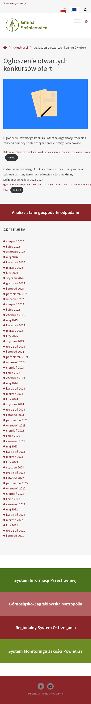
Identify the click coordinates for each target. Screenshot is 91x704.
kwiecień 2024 (15, 388)
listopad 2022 (15, 478)
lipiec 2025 (13, 310)
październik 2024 (17, 357)
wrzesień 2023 (15, 425)
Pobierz (11, 157)
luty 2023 (12, 462)
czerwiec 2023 (15, 441)
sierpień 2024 (15, 367)
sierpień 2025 (15, 304)
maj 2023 (12, 446)
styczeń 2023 (15, 467)
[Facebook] (41, 686)
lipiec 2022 (13, 499)
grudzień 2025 (15, 283)
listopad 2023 (15, 415)
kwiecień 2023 (15, 452)
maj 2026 (12, 257)
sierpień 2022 (15, 494)
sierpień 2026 (15, 241)
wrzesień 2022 (15, 488)
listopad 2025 (15, 289)
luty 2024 (12, 399)
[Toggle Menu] (77, 21)
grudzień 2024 (15, 346)
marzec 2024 (14, 394)
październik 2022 (17, 483)
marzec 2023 (14, 457)
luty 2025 (12, 336)
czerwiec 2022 (15, 504)
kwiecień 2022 (15, 515)
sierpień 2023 (15, 430)
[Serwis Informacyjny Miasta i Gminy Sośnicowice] (26, 25)
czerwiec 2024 (15, 378)
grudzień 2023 (15, 409)
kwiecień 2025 (15, 325)
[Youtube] (50, 686)
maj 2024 (12, 383)
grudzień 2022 (15, 473)
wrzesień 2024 (15, 362)
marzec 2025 (14, 331)
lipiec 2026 (13, 247)
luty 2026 (12, 273)
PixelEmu (57, 693)
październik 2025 (17, 294)
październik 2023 (17, 420)
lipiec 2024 (13, 373)
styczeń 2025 (15, 341)
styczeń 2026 (15, 278)
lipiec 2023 (13, 436)
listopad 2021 (15, 536)
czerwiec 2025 (15, 315)
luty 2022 (12, 525)
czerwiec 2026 (15, 252)
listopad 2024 (15, 352)
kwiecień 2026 (15, 262)
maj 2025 (12, 320)
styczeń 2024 (15, 404)
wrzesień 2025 (15, 299)
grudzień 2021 (15, 531)
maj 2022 (12, 509)
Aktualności (20, 47)
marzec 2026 (14, 268)
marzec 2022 (14, 520)
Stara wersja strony (14, 3)
